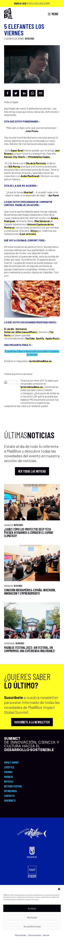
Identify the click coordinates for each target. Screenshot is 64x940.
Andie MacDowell (30, 175)
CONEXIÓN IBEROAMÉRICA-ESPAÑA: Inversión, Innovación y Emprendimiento (30, 591)
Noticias (8, 781)
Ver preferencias (32, 926)
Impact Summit (11, 762)
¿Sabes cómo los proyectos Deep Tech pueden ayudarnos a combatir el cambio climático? (28, 532)
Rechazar (32, 917)
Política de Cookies (20, 935)
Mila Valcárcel (42, 221)
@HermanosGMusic (26, 331)
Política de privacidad (34, 935)
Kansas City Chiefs (14, 156)
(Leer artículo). (27, 233)
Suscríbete (10, 800)
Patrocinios (10, 791)
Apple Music (52, 338)
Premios (8, 772)
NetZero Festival (13, 786)
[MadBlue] (8, 17)
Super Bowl (17, 150)
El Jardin (9, 328)
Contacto (9, 795)
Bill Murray (14, 166)
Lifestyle (9, 767)
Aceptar (32, 908)
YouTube (30, 338)
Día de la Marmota (36, 163)
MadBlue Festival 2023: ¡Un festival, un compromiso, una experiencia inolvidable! (29, 649)
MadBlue (8, 776)
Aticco (34, 230)
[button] (59, 889)
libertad (28, 192)
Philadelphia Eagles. (39, 156)
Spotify (40, 338)
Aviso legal (46, 935)
